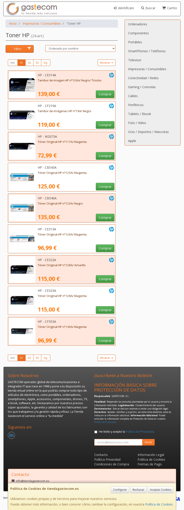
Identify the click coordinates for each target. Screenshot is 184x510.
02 (29, 63)
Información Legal (151, 455)
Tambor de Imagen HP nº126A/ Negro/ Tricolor (70, 80)
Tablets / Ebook (139, 114)
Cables (133, 96)
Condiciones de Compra (111, 464)
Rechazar (138, 490)
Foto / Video (137, 123)
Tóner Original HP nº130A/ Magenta (62, 327)
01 (21, 63)
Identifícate (125, 8)
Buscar (150, 8)
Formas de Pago (150, 464)
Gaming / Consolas (142, 87)
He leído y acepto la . (126, 432)
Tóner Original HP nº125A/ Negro (60, 203)
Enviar (148, 442)
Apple (132, 141)
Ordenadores (137, 24)
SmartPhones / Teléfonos (147, 51)
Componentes (138, 33)
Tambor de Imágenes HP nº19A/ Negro (64, 111)
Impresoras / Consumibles (147, 69)
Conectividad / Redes (143, 78)
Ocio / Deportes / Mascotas (148, 132)
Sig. (46, 63)
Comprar (105, 94)
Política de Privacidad (105, 422)
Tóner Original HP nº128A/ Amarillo (62, 265)
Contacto (101, 455)
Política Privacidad (107, 459)
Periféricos (136, 105)
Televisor (134, 60)
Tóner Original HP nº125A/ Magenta (62, 173)
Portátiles (135, 42)
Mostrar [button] (105, 63)
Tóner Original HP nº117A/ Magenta (62, 142)
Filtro (17, 49)
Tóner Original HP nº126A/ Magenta (62, 234)
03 (37, 63)
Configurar (120, 490)
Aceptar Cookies (160, 490)
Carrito (171, 8)
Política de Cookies (159, 504)
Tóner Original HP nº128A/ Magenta (62, 296)
